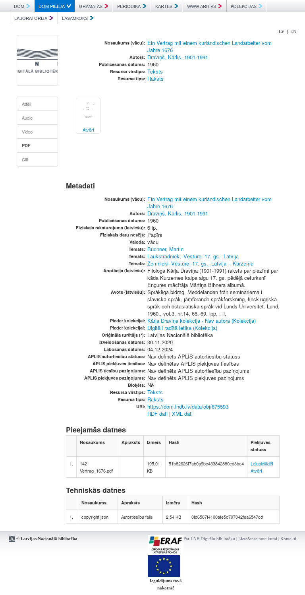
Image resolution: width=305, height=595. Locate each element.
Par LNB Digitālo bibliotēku (209, 538)
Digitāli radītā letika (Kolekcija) (182, 327)
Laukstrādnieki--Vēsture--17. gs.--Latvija (193, 256)
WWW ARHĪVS (201, 6)
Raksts (155, 78)
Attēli (26, 104)
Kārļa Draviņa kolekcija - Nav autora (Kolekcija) (201, 320)
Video (27, 131)
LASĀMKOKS (75, 18)
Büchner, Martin (165, 249)
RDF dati (157, 413)
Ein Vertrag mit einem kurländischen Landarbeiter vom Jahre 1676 (209, 46)
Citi (25, 159)
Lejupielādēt (262, 463)
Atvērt (256, 470)
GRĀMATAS (90, 6)
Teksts (155, 71)
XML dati (182, 413)
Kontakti (288, 538)
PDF (26, 145)
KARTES (163, 6)
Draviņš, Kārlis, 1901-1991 (177, 57)
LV (281, 31)
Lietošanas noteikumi (257, 538)
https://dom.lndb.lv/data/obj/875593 (187, 406)
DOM (19, 6)
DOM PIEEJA (52, 6)
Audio (27, 117)
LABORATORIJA (30, 18)
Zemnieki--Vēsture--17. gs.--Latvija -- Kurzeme (200, 263)
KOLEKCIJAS (244, 6)
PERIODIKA (129, 6)
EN (293, 31)
